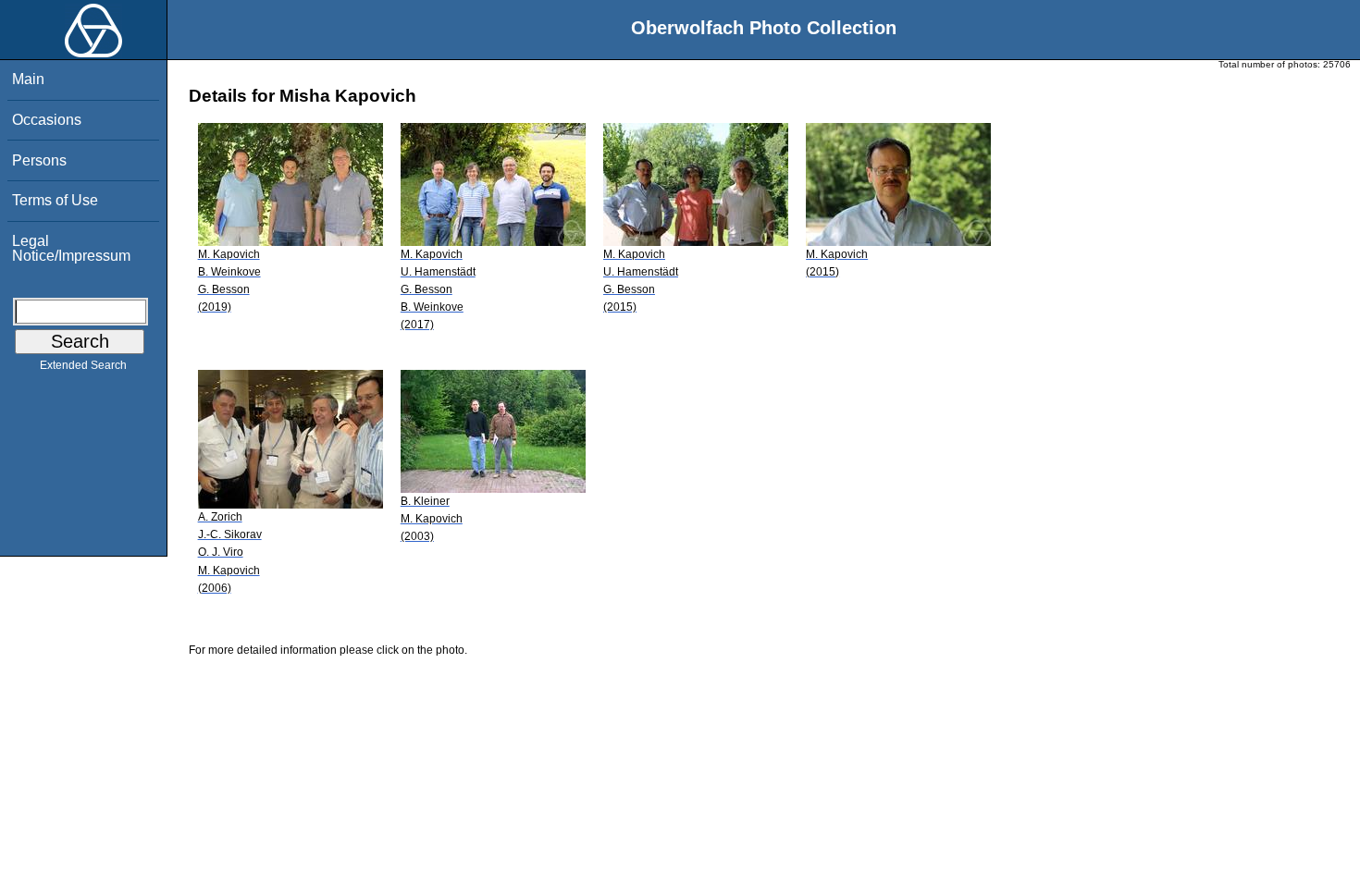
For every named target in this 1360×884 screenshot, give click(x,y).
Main (28, 79)
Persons (39, 160)
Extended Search (83, 365)
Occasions (46, 120)
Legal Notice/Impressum (71, 248)
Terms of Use (55, 200)
